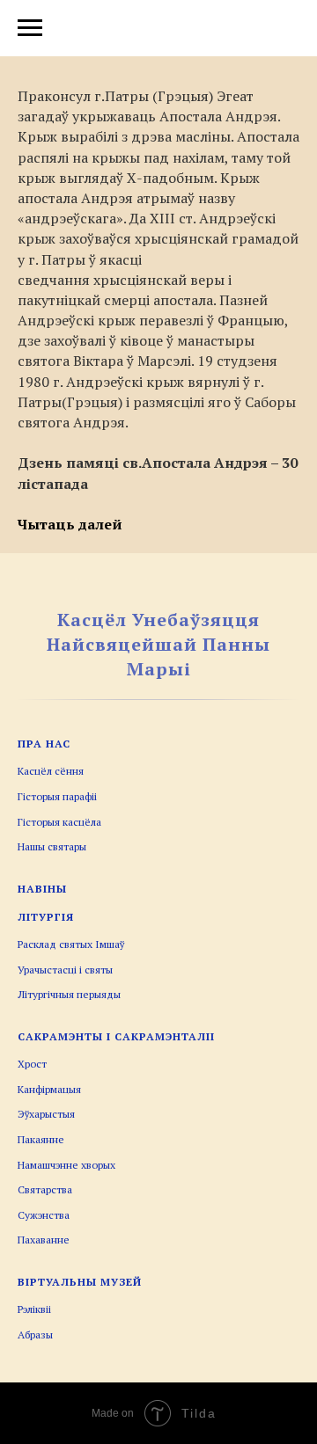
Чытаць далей (70, 524)
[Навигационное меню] (30, 28)
